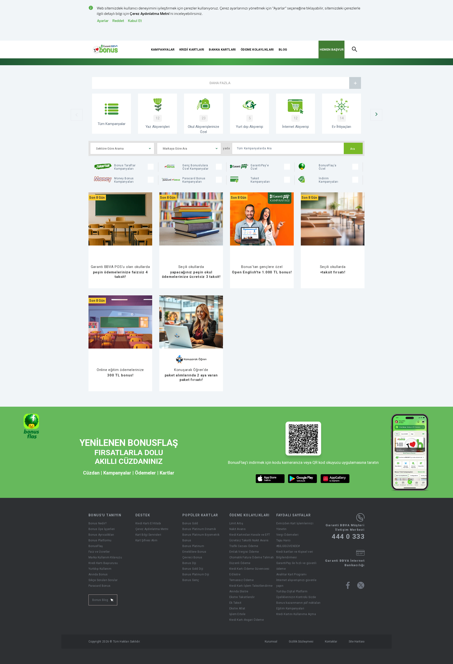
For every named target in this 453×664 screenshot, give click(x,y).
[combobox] (122, 148)
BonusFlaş (95, 546)
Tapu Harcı (283, 540)
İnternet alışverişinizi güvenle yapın (296, 582)
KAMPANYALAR (163, 49)
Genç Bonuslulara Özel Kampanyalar (195, 167)
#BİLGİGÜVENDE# (288, 546)
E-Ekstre (234, 574)
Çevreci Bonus (192, 557)
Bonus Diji (189, 563)
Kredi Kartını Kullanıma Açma (296, 614)
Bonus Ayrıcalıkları (101, 534)
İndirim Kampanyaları (328, 180)
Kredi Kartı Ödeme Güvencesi (249, 568)
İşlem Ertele (237, 614)
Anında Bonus (98, 574)
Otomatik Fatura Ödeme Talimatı (251, 557)
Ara (352, 149)
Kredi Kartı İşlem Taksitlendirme (251, 585)
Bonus (186, 540)
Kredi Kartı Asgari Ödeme (246, 619)
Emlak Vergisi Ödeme (244, 551)
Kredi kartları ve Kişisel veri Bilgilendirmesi (294, 554)
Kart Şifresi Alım (146, 540)
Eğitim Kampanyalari (290, 608)
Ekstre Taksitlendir (242, 597)
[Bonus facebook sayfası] (348, 585)
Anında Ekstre (238, 591)
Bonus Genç (190, 580)
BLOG (283, 49)
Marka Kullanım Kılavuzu (105, 557)
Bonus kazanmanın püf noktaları (298, 602)
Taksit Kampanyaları (260, 180)
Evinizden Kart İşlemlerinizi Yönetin (294, 526)
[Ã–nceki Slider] (77, 115)
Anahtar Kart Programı (291, 574)
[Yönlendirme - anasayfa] (105, 49)
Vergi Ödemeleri (287, 534)
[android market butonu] (302, 478)
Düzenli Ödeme (240, 563)
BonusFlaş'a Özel (327, 167)
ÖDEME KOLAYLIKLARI (257, 49)
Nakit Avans (237, 529)
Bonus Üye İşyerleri (101, 529)
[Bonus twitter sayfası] (361, 585)
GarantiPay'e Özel (260, 167)
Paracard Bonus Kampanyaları (193, 180)
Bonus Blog (100, 600)
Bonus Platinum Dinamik (199, 529)
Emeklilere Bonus (194, 551)
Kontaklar (331, 641)
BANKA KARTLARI (222, 49)
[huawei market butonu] (335, 478)
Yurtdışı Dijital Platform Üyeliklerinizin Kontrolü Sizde (296, 594)
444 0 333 (348, 536)
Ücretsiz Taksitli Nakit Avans (249, 540)
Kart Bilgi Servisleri (148, 534)
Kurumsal (271, 641)
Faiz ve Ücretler (99, 551)
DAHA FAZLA (220, 83)
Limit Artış (236, 523)
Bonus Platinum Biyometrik (201, 534)
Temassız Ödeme (241, 580)
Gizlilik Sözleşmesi (301, 641)
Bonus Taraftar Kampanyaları (124, 167)
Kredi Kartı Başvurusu (103, 563)
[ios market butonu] (270, 478)
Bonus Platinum (193, 546)
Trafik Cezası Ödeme (243, 546)
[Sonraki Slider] (376, 115)
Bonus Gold (190, 523)
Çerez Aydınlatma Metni (151, 529)
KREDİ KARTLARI (191, 49)
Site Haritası (357, 641)
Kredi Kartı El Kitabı (148, 523)
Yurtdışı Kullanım (99, 568)
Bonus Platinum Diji (195, 574)
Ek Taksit (235, 602)
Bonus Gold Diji (192, 568)
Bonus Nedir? (97, 523)
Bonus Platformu (100, 540)
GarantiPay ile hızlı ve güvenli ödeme (296, 565)
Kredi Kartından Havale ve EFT (249, 534)
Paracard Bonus (99, 585)
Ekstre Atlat (237, 608)
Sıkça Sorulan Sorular (102, 580)
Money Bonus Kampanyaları (124, 180)
